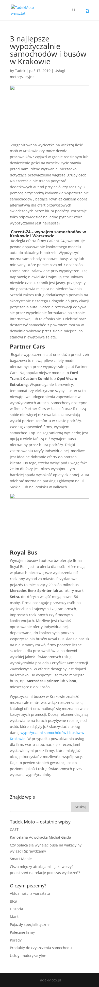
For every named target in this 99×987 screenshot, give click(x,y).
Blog (13, 901)
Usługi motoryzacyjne (28, 955)
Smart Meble (21, 858)
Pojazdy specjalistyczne (30, 924)
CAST (14, 829)
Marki (15, 916)
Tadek (20, 70)
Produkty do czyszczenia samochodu (41, 947)
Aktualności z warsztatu (30, 893)
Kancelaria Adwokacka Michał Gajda (40, 837)
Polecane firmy (22, 932)
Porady (16, 940)
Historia (16, 908)
